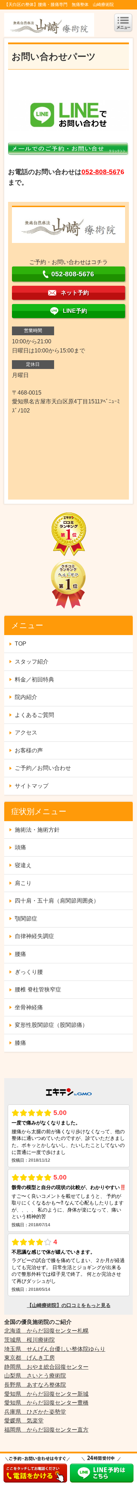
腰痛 (20, 954)
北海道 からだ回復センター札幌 (46, 1331)
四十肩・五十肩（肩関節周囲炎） (57, 901)
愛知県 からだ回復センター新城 (46, 1394)
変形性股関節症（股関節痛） (51, 1025)
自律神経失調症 (34, 936)
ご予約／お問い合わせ (43, 768)
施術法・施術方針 (37, 830)
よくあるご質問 (34, 715)
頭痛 (20, 847)
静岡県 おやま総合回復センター (46, 1367)
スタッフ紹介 (31, 662)
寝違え (23, 865)
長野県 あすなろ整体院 (35, 1385)
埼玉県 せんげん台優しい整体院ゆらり (54, 1349)
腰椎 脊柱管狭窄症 (38, 989)
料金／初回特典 (34, 679)
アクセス (26, 732)
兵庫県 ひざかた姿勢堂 (35, 1412)
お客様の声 (29, 750)
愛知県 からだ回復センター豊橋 (46, 1403)
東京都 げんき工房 (29, 1358)
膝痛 (20, 1043)
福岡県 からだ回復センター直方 (46, 1430)
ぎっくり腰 (29, 972)
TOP (20, 644)
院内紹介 (26, 697)
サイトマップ (31, 786)
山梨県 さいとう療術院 (35, 1376)
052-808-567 (100, 172)
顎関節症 (26, 919)
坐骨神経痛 (29, 1007)
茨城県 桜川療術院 (29, 1340)
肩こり (23, 883)
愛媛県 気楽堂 (24, 1421)
